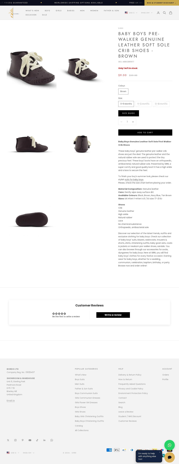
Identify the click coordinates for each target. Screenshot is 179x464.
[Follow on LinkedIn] (44, 440)
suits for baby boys (134, 179)
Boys (47, 10)
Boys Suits (80, 379)
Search (121, 402)
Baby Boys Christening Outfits (89, 421)
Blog (120, 407)
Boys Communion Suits (86, 393)
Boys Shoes (80, 407)
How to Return (125, 379)
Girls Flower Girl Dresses (86, 402)
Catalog (79, 425)
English (145, 13)
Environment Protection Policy (133, 393)
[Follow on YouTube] (30, 440)
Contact (122, 397)
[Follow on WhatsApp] (51, 440)
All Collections (82, 430)
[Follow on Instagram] (15, 440)
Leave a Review (125, 411)
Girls (59, 10)
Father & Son (111, 10)
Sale (44, 15)
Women (94, 10)
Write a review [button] (113, 315)
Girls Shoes (80, 411)
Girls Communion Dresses (87, 397)
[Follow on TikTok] (37, 440)
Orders (165, 374)
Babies (71, 10)
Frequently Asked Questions (132, 384)
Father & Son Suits (84, 388)
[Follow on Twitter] (8, 440)
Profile (165, 379)
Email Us (11, 400)
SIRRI (121, 28)
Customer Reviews (127, 421)
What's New (32, 10)
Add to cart (145, 132)
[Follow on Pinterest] (22, 440)
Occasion (31, 15)
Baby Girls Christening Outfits (89, 416)
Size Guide (128, 113)
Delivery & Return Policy (129, 374)
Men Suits (79, 384)
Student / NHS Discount (129, 416)
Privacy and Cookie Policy (130, 388)
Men (82, 10)
